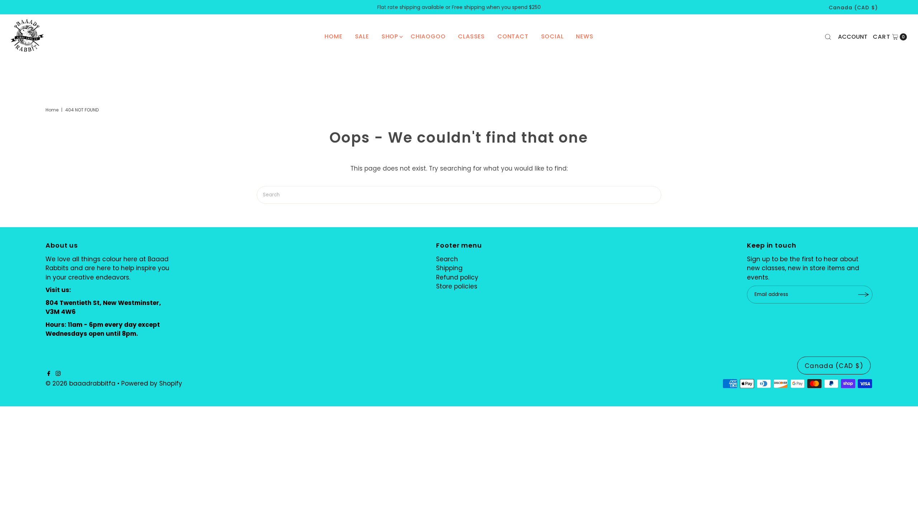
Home (333, 36)
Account (852, 37)
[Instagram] (58, 373)
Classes (471, 36)
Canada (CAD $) (853, 7)
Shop (390, 36)
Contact (513, 36)
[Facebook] (48, 373)
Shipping (449, 268)
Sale (362, 36)
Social (552, 36)
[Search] (828, 37)
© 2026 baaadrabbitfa (80, 383)
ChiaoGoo (428, 36)
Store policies (456, 286)
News (584, 36)
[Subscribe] (863, 295)
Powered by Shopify (151, 383)
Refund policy (457, 277)
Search (447, 259)
